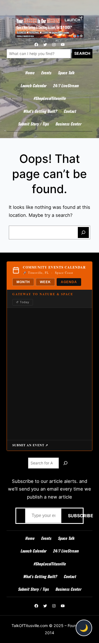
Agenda (69, 282)
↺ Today (22, 302)
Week (45, 282)
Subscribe (71, 515)
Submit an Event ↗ (30, 445)
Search (82, 53)
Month (23, 282)
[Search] (83, 232)
